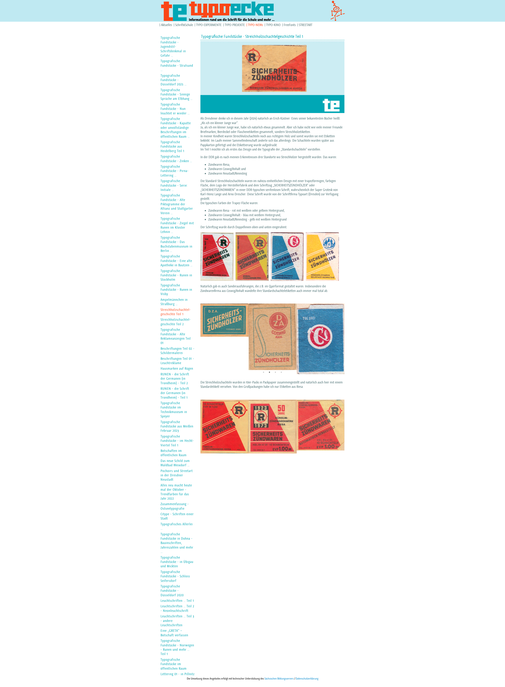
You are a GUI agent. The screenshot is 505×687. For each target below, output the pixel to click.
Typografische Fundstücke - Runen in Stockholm (176, 275)
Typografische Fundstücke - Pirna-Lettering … (175, 171)
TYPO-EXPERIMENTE (209, 25)
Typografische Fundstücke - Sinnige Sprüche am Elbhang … (177, 94)
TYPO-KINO (273, 25)
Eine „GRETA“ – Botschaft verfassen (174, 632)
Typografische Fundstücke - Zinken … (176, 158)
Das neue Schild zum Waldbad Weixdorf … (175, 463)
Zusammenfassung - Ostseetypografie (175, 506)
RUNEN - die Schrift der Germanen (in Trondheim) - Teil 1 (175, 393)
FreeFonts (290, 25)
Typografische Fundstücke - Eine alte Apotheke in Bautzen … (177, 260)
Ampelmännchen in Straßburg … (174, 301)
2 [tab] (269, 372)
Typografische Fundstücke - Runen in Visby (176, 289)
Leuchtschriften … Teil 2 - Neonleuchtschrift (177, 608)
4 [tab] (281, 372)
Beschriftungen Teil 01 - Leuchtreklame (177, 360)
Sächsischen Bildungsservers (279, 678)
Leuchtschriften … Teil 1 (177, 600)
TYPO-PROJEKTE (235, 25)
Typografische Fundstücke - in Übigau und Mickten (177, 561)
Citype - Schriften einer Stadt (177, 516)
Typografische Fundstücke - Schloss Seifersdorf (175, 576)
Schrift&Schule (184, 25)
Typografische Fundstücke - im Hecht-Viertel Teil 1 (177, 440)
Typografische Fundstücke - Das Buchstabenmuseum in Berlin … (176, 244)
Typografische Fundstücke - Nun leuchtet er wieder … (175, 108)
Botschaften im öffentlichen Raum (174, 453)
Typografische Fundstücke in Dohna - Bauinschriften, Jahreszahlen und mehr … (177, 543)
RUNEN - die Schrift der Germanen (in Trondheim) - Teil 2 (175, 378)
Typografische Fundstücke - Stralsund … (177, 65)
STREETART (305, 25)
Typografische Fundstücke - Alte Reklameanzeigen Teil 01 (176, 336)
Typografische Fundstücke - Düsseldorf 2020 (172, 590)
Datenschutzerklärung (307, 678)
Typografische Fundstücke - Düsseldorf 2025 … (174, 80)
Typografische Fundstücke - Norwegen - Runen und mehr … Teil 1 (177, 647)
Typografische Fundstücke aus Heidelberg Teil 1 (172, 146)
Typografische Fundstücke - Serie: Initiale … (174, 185)
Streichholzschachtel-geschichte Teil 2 (176, 321)
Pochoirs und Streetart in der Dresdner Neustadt (177, 475)
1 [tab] (264, 372)
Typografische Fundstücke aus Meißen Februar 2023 (177, 426)
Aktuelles (166, 25)
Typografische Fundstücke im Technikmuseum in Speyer (174, 409)
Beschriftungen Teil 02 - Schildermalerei (178, 350)
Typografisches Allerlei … (177, 526)
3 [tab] (275, 372)
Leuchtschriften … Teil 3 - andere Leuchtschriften (177, 620)
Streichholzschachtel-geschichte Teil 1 (176, 312)
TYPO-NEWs (255, 25)
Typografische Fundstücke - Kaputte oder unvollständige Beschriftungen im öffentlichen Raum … (176, 128)
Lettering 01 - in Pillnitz (178, 674)
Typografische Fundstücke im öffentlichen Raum (174, 664)
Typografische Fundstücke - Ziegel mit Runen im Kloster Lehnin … (177, 225)
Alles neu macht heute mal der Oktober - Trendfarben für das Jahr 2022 (176, 492)
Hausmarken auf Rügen (177, 368)
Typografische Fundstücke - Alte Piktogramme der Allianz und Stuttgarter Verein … (177, 204)
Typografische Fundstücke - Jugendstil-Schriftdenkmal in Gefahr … (173, 47)
